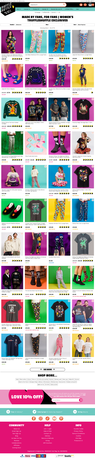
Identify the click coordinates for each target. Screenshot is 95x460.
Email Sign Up (16, 431)
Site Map (78, 438)
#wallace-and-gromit (71, 381)
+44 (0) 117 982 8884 (85, 1)
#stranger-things (33, 381)
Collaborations (16, 443)
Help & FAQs (48, 431)
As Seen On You (17, 438)
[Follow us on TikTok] (47, 419)
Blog (16, 436)
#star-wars (65, 379)
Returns (83, 412)
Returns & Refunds (47, 438)
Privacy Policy (78, 431)
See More (48, 369)
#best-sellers (23, 379)
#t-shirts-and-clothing (42, 379)
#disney (40, 381)
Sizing (48, 440)
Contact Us (47, 433)
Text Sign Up (16, 433)
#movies (77, 379)
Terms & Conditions (78, 433)
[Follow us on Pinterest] (61, 419)
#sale (17, 379)
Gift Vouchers (47, 443)
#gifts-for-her (41, 384)
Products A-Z (78, 440)
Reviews (16, 440)
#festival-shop (54, 381)
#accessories (62, 381)
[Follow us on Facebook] (34, 419)
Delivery (47, 436)
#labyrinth (71, 379)
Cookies (78, 436)
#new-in (34, 379)
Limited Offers (69, 9)
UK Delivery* (17, 412)
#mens (29, 379)
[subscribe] (80, 400)
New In (19, 9)
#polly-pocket (54, 384)
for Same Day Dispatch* (49, 412)
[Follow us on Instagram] (41, 419)
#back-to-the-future (23, 381)
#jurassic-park (58, 379)
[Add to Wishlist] (22, 31)
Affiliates (16, 445)
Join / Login (47, 428)
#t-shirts (47, 384)
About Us (17, 428)
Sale (77, 9)
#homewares (47, 381)
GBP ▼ (92, 1)
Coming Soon (16, 447)
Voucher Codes (78, 428)
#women (51, 379)
